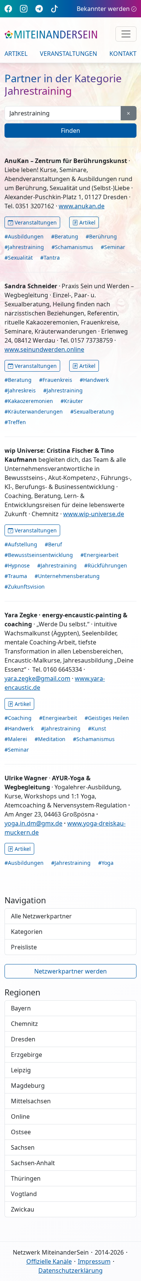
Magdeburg (28, 1085)
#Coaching (18, 717)
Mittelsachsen (31, 1101)
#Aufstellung (21, 544)
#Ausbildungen (24, 236)
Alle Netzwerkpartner (41, 916)
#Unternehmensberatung (67, 576)
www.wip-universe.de (93, 514)
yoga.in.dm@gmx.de (33, 823)
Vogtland (24, 1194)
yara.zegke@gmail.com (37, 678)
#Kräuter (72, 400)
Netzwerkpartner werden (70, 971)
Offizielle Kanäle (49, 1261)
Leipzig (21, 1070)
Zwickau (22, 1209)
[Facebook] (8, 8)
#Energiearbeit (99, 554)
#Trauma (16, 576)
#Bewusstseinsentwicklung (39, 554)
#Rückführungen (105, 565)
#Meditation (50, 739)
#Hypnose (17, 565)
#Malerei (16, 739)
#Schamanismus (72, 247)
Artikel (16, 53)
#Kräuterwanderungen (34, 411)
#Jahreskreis (20, 390)
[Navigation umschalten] (125, 34)
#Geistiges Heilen (107, 717)
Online (20, 1116)
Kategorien (26, 931)
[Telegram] (39, 8)
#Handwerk (94, 379)
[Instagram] (23, 8)
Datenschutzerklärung (70, 1270)
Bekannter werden (103, 9)
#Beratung (64, 236)
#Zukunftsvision (25, 586)
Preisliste (24, 947)
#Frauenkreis (55, 379)
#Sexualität (19, 257)
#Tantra (50, 257)
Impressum (94, 1261)
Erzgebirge (26, 1054)
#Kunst (97, 728)
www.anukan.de (82, 206)
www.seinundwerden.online (44, 349)
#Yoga (106, 862)
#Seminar (113, 247)
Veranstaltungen (68, 53)
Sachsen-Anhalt (33, 1163)
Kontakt (122, 53)
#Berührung (101, 236)
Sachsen (23, 1147)
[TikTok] (54, 8)
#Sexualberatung (92, 411)
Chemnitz (24, 1024)
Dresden (23, 1039)
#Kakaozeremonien (29, 400)
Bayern (21, 1008)
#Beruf (53, 544)
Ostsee (21, 1132)
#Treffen (15, 422)
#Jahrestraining (24, 247)
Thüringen (26, 1178)
